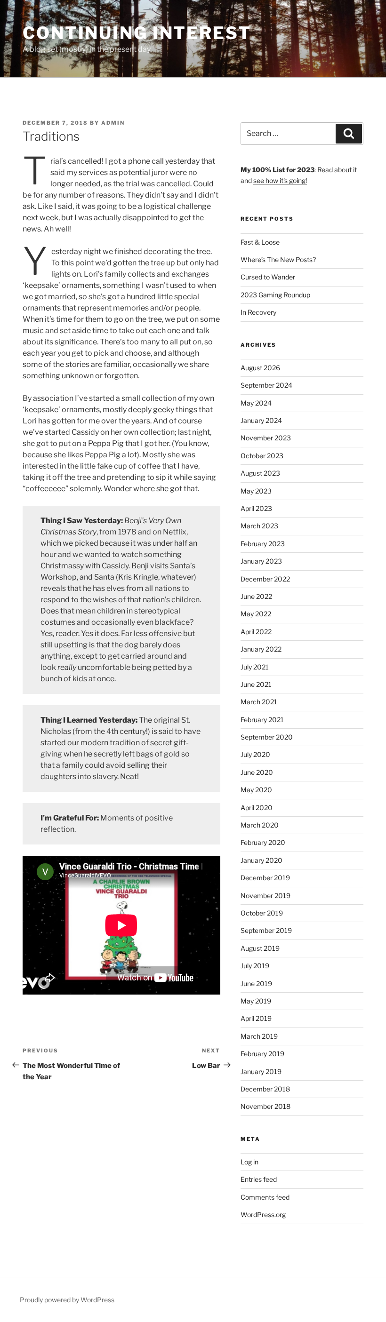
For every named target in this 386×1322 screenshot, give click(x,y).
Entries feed (259, 1179)
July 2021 (255, 667)
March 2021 (259, 702)
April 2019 (256, 1018)
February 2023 (263, 544)
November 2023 (266, 438)
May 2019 (256, 1001)
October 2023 (262, 456)
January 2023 (261, 561)
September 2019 (266, 930)
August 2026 (260, 368)
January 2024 (261, 420)
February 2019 (262, 1054)
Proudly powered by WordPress (67, 1300)
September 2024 (266, 385)
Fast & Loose (260, 242)
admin (113, 122)
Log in (249, 1162)
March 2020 (260, 825)
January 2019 (261, 1071)
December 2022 (265, 579)
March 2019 (259, 1036)
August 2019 (260, 948)
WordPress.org (263, 1214)
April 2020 (257, 808)
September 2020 (267, 737)
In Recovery (258, 312)
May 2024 (256, 403)
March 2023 (259, 526)
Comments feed (265, 1197)
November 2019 (265, 896)
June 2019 (256, 984)
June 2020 (257, 772)
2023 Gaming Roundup (275, 295)
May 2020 (256, 790)
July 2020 (255, 754)
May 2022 (256, 614)
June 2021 (256, 684)
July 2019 (255, 966)
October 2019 (262, 913)
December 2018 (265, 1089)
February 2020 (263, 842)
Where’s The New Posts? (278, 259)
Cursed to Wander (268, 277)
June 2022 (256, 596)
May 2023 (256, 491)
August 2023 (260, 473)
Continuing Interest (137, 33)
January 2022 (261, 649)
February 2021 (262, 720)
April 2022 (256, 632)
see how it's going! (280, 180)
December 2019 (265, 878)
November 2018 (265, 1106)
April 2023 (256, 508)
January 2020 (261, 860)
